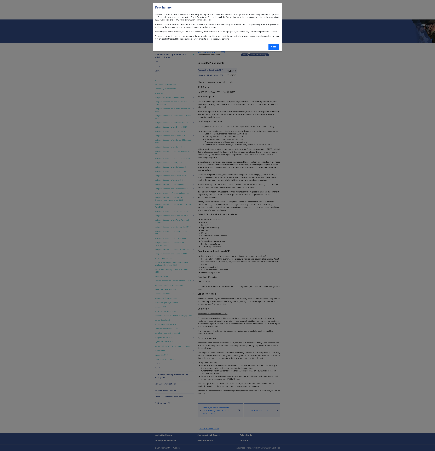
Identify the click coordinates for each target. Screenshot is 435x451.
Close (273, 47)
